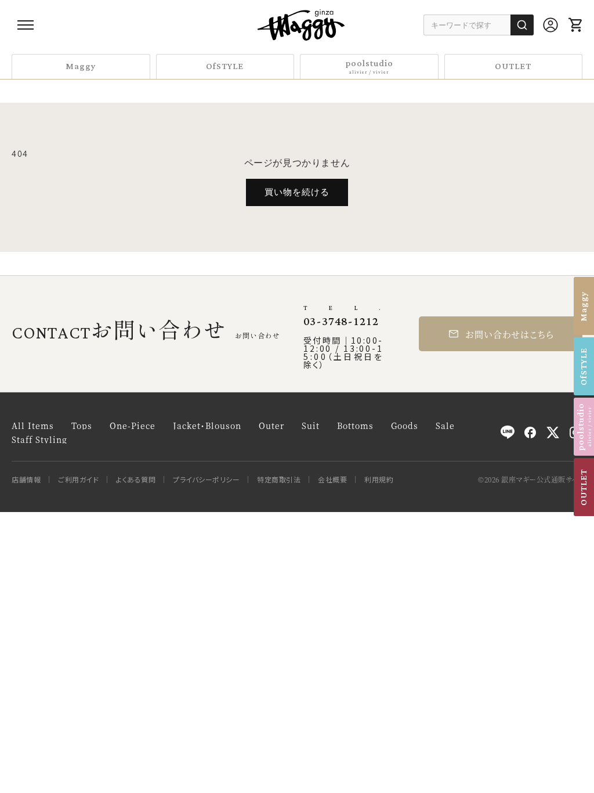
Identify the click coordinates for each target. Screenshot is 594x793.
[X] (553, 432)
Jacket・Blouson (207, 425)
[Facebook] (530, 432)
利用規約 (378, 479)
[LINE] (508, 432)
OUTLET (513, 66)
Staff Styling (39, 439)
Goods (404, 425)
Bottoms (355, 425)
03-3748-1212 (341, 321)
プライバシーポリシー (206, 479)
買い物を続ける (297, 191)
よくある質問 (135, 479)
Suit (311, 425)
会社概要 (332, 479)
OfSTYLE (225, 66)
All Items (33, 425)
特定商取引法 (278, 479)
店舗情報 (26, 479)
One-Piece (132, 425)
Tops (81, 425)
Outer (271, 425)
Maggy (81, 66)
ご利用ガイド (78, 479)
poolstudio (369, 66)
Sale (445, 425)
